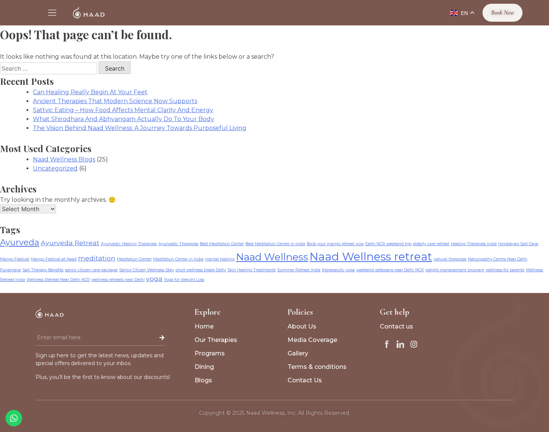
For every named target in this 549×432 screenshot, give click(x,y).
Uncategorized (55, 168)
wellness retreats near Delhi (118, 279)
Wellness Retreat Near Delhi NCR (58, 279)
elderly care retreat (431, 243)
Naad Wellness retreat (371, 256)
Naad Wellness (272, 257)
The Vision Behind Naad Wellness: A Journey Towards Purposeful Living (139, 128)
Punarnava (10, 270)
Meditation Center (134, 259)
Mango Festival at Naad (54, 259)
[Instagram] (414, 344)
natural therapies (450, 259)
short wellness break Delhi (201, 270)
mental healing (220, 259)
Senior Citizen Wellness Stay (146, 270)
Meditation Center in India (178, 259)
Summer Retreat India (298, 270)
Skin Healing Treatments (251, 270)
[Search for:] (49, 68)
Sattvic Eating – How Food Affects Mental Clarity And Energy (123, 110)
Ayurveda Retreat (70, 243)
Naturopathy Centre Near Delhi (497, 259)
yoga (154, 279)
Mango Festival (15, 259)
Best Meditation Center (222, 243)
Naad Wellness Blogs (64, 159)
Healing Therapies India (474, 243)
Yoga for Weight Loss (184, 279)
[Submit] (146, 337)
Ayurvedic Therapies (178, 243)
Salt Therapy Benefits (42, 270)
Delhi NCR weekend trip (388, 243)
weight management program (454, 270)
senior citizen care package (91, 270)
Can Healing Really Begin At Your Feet (90, 92)
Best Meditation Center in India (275, 243)
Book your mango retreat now (335, 243)
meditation (96, 258)
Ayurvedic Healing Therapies (129, 243)
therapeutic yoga (338, 270)
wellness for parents (505, 270)
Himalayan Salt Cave (518, 243)
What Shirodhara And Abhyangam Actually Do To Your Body (123, 119)
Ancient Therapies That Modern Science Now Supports (115, 101)
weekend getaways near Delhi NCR (390, 270)
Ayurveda (19, 242)
